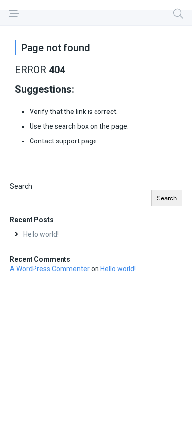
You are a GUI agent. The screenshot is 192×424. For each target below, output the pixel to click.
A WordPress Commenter (50, 269)
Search (21, 186)
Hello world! (41, 234)
